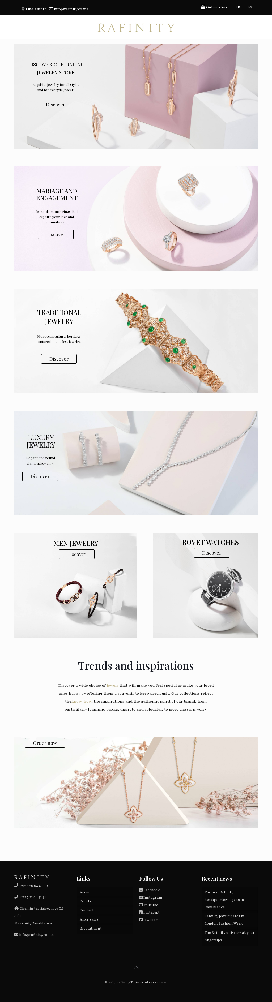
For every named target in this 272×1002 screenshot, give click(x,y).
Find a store (36, 9)
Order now (45, 743)
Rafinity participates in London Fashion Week (224, 920)
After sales (89, 919)
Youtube (150, 905)
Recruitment (91, 928)
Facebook (151, 890)
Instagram (152, 897)
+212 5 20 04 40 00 (33, 885)
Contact (87, 910)
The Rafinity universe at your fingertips (230, 936)
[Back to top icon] (136, 967)
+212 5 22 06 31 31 (32, 897)
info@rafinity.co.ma (71, 9)
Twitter (151, 920)
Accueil (86, 892)
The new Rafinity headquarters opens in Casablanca (224, 900)
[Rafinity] (136, 27)
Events (85, 901)
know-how (81, 701)
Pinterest (151, 912)
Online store (216, 7)
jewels (112, 685)
